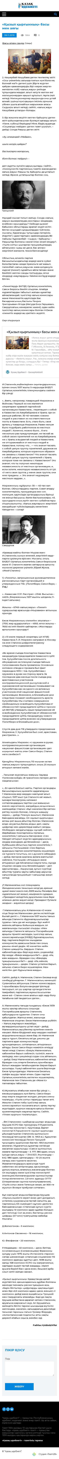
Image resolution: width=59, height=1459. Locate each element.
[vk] (12, 1409)
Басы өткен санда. (13, 43)
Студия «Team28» (47, 1454)
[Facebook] (4, 1409)
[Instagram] (8, 1409)
